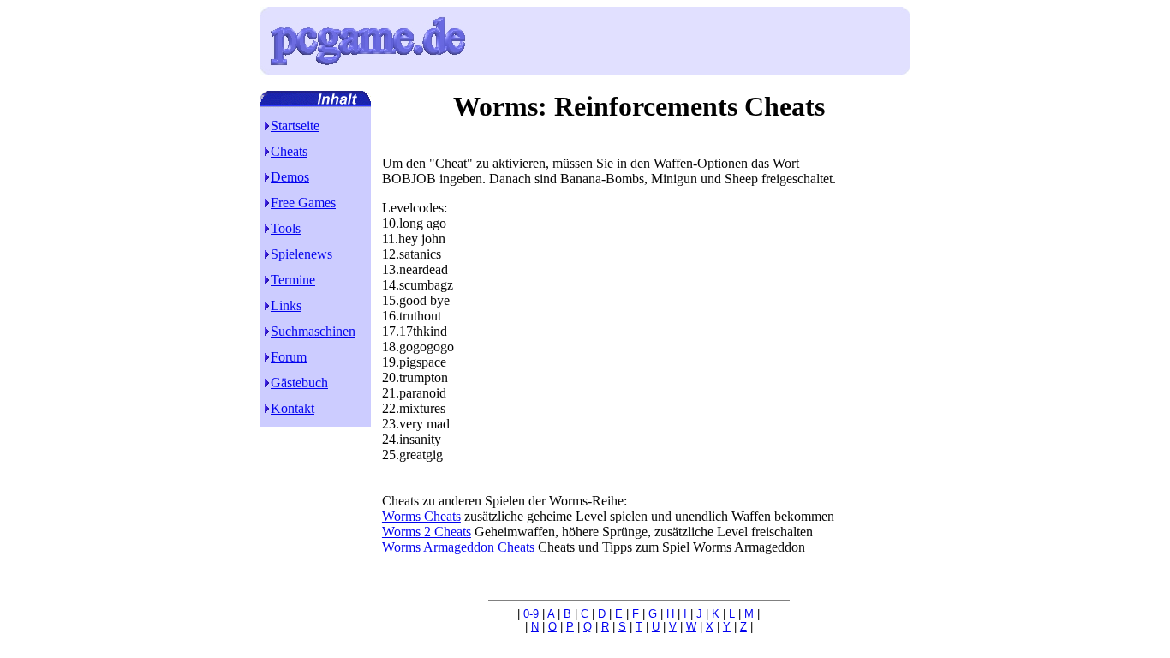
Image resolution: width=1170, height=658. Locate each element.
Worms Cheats (421, 516)
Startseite (295, 125)
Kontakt (292, 408)
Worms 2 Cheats (426, 531)
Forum (289, 357)
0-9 (531, 613)
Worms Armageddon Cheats (458, 547)
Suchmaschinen (313, 331)
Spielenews (301, 254)
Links (286, 305)
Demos (290, 177)
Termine (293, 279)
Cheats (289, 151)
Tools (286, 228)
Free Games (303, 202)
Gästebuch (299, 382)
